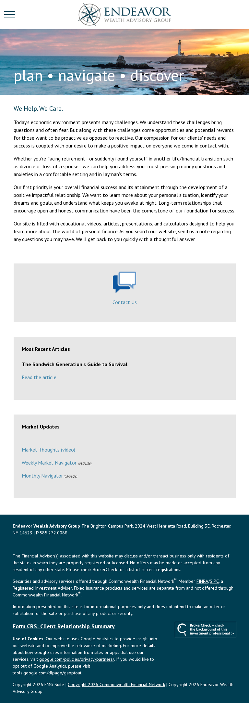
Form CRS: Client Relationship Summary (64, 626)
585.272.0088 (53, 533)
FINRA (202, 581)
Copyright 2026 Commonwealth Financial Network (116, 684)
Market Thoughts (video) (48, 449)
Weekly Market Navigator (49, 462)
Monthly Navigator (42, 475)
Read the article (39, 377)
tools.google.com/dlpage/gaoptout (47, 673)
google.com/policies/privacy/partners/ (76, 659)
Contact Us (125, 302)
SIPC (214, 581)
